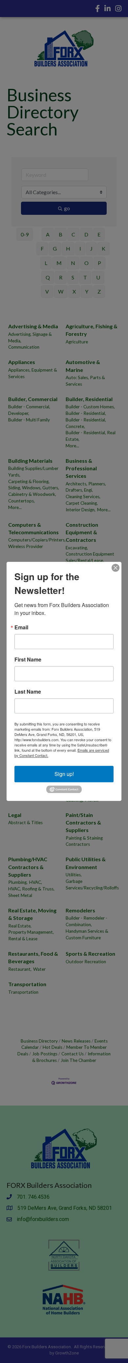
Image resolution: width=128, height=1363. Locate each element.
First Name (27, 659)
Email (21, 627)
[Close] (115, 568)
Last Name (27, 691)
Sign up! (64, 774)
